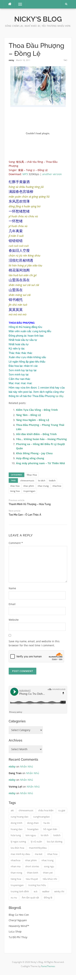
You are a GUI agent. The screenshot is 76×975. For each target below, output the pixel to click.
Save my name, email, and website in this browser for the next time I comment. (34, 643)
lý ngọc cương (18, 841)
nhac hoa (15, 485)
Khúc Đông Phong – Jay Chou (34, 453)
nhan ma (15, 866)
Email (12, 604)
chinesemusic (27, 480)
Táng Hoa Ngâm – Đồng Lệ (32, 420)
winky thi (59, 891)
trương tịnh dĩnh (20, 891)
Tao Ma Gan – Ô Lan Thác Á (25, 514)
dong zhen (33, 823)
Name (12, 588)
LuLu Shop (15, 931)
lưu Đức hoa (17, 847)
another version (52, 174)
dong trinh (16, 823)
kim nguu (31, 835)
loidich (52, 480)
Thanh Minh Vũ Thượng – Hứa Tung (30, 504)
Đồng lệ (48, 897)
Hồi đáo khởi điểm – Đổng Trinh (36, 434)
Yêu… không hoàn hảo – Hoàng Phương (41, 439)
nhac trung (43, 485)
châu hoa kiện (45, 810)
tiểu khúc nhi (50, 879)
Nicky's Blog (38, 19)
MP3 (25, 174)
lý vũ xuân (36, 841)
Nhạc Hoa (32, 474)
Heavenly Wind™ (19, 926)
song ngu (49, 866)
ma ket (38, 854)
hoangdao (33, 829)
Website (14, 619)
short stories (32, 866)
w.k (35, 891)
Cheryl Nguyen (18, 920)
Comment (16, 543)
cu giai (61, 810)
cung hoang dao (19, 816)
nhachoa (56, 485)
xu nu (14, 897)
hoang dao (17, 829)
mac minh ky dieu (20, 854)
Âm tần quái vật (30, 897)
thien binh (32, 872)
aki (12, 810)
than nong (16, 872)
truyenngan (29, 491)
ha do (47, 823)
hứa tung (16, 835)
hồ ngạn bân (50, 829)
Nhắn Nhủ (26, 766)
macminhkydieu (38, 847)
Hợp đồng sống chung (30, 458)
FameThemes (48, 966)
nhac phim (28, 485)
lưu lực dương (54, 841)
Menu (18, 4)
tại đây (59, 396)
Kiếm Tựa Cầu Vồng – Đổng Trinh (37, 410)
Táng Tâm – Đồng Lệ (28, 415)
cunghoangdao (41, 816)
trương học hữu (37, 885)
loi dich (41, 480)
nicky (11, 60)
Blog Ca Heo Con (19, 914)
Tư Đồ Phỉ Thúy (18, 937)
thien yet (48, 872)
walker (45, 891)
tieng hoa (15, 491)
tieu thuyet (32, 879)
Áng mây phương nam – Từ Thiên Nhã (40, 463)
